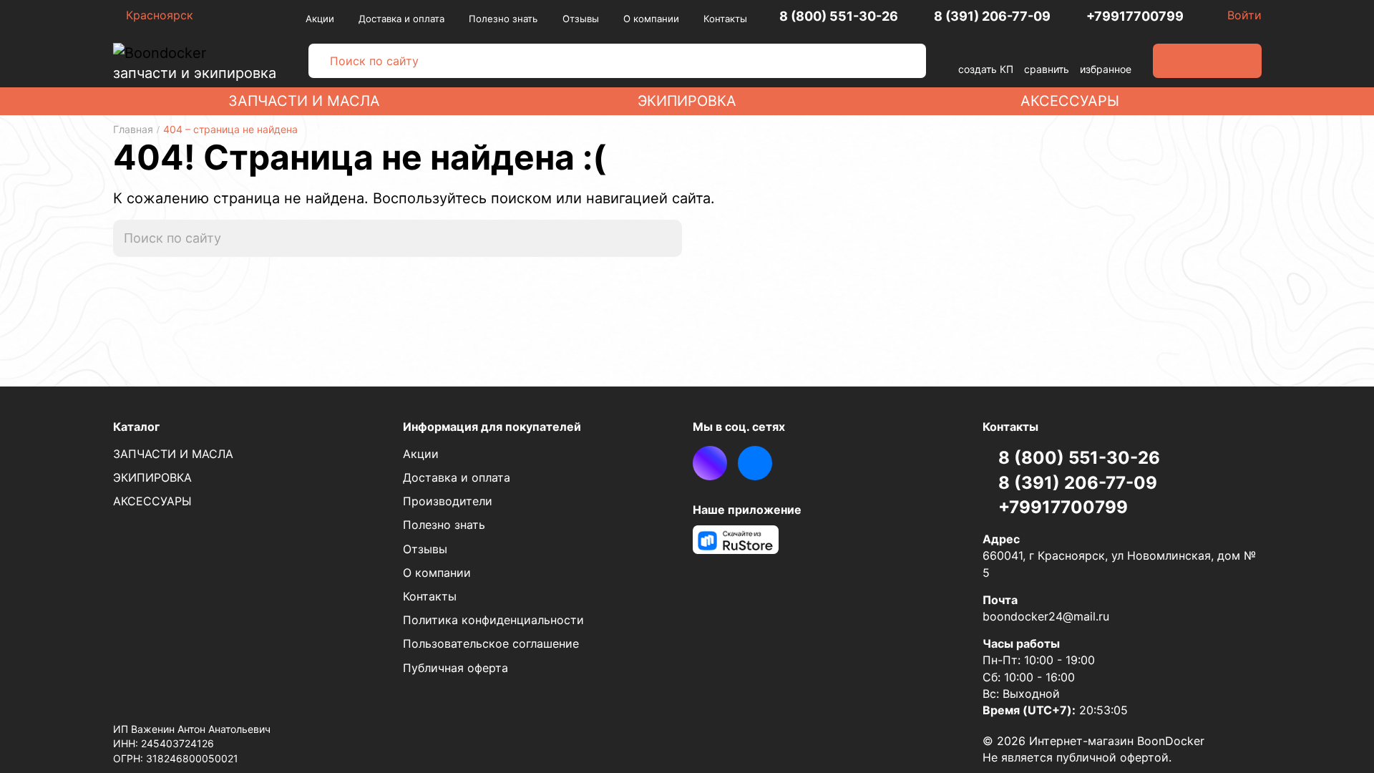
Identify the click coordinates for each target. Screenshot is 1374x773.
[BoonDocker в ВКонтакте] (755, 463)
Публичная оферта (455, 668)
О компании (651, 18)
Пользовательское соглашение (491, 643)
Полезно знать (503, 18)
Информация (492, 426)
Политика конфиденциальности (493, 620)
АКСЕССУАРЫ (1069, 101)
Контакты (725, 18)
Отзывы (580, 18)
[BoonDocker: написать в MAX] (710, 463)
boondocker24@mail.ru (1046, 616)
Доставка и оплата (401, 18)
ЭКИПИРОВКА (687, 101)
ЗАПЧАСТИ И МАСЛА (304, 101)
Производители (447, 501)
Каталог (136, 426)
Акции (320, 18)
